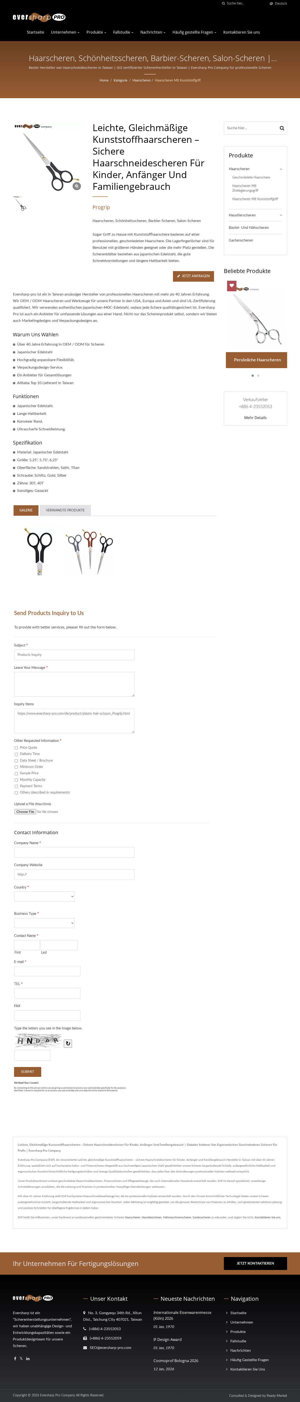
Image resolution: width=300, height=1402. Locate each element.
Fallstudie (122, 32)
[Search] (282, 128)
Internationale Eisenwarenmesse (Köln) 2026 (182, 1315)
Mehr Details (255, 417)
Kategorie (120, 80)
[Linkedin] (28, 1359)
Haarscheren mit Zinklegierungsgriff (245, 188)
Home (104, 80)
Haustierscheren (242, 215)
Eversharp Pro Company (57, 1395)
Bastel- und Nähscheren (249, 228)
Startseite (35, 32)
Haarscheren (141, 80)
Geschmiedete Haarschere (251, 177)
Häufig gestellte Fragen (193, 32)
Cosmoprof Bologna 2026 (176, 1360)
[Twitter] (21, 1359)
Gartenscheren (241, 240)
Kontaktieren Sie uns (241, 32)
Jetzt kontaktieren (255, 1263)
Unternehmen (64, 32)
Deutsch (281, 3)
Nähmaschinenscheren (177, 1217)
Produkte (95, 32)
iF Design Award (168, 1339)
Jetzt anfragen (196, 276)
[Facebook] (15, 1359)
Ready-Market (277, 1396)
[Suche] (223, 3)
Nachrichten (151, 32)
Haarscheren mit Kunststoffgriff (178, 80)
